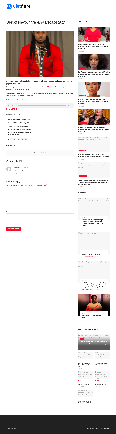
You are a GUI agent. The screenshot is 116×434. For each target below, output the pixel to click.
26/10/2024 (97, 320)
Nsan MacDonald (88, 228)
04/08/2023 (81, 368)
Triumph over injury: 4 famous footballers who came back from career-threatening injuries (93, 344)
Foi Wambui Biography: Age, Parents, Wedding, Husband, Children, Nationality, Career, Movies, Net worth (94, 74)
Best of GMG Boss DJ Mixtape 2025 (19, 123)
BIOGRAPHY (28, 15)
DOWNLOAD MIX (12, 109)
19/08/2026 (81, 159)
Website (44, 220)
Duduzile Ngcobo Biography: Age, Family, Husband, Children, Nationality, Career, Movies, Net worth (93, 129)
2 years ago (25, 167)
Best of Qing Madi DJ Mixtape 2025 (19, 119)
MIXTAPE (37, 15)
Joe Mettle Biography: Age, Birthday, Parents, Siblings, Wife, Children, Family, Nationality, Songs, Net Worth (94, 285)
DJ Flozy (13, 139)
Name (8, 212)
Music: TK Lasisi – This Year (91, 254)
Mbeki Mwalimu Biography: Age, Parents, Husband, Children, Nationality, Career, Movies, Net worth (93, 46)
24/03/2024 (83, 347)
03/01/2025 (97, 289)
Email (8, 220)
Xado (9, 27)
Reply (15, 173)
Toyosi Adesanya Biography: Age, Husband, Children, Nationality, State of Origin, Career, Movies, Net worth (93, 182)
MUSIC (14, 15)
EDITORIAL (45, 15)
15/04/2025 (97, 228)
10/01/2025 (97, 256)
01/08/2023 (98, 386)
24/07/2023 (81, 404)
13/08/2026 (81, 186)
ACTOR (80, 361)
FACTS (82, 339)
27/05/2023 (17, 27)
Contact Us (56, 15)
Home (8, 15)
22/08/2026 (81, 51)
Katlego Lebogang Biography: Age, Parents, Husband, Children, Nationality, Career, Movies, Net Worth (93, 101)
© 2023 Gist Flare (11, 428)
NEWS (20, 15)
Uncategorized (85, 40)
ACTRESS (82, 68)
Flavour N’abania (53, 87)
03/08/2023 (98, 367)
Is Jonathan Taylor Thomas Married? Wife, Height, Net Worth (84, 365)
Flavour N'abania (23, 139)
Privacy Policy (98, 428)
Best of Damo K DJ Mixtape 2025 (18, 126)
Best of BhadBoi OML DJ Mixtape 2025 (20, 129)
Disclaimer (107, 428)
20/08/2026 (81, 106)
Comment (10, 189)
